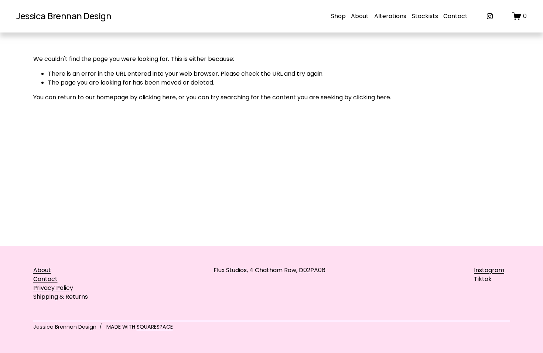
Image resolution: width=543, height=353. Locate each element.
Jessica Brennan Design (63, 16)
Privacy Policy (53, 288)
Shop (338, 16)
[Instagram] (490, 16)
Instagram (489, 270)
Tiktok (483, 279)
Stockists (425, 16)
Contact (455, 16)
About (360, 16)
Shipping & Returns (60, 296)
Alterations (390, 16)
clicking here (157, 97)
